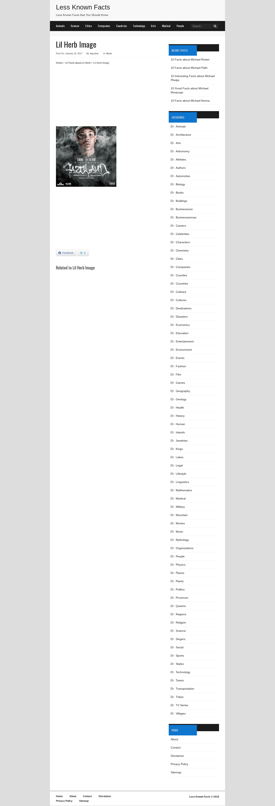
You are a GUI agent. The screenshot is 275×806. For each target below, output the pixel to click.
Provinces (182, 597)
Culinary (181, 291)
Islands (180, 432)
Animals (60, 26)
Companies (104, 26)
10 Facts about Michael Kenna (190, 100)
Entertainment (185, 341)
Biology (180, 184)
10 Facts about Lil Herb (78, 63)
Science (75, 26)
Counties (181, 275)
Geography (183, 391)
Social (179, 647)
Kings (179, 448)
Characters (183, 242)
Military (180, 506)
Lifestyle (181, 473)
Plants (180, 581)
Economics (183, 324)
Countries (121, 26)
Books (180, 192)
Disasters (182, 316)
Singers (180, 639)
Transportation (185, 688)
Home (59, 63)
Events (180, 358)
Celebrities (182, 234)
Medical (166, 26)
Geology (181, 399)
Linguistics (182, 482)
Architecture (183, 134)
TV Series (182, 705)
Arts (153, 26)
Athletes (181, 159)
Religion (181, 622)
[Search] (215, 26)
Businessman (184, 209)
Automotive (183, 176)
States (180, 663)
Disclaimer (177, 755)
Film (178, 374)
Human (180, 424)
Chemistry (182, 250)
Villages (181, 713)
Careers (181, 225)
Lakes (179, 457)
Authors (181, 167)
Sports (180, 655)
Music (109, 53)
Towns (180, 680)
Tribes (180, 697)
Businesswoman (186, 217)
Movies (180, 523)
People (180, 26)
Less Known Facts (83, 7)
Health (180, 407)
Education (182, 333)
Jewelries (182, 440)
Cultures (181, 300)
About (174, 739)
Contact (176, 747)
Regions (181, 614)
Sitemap (176, 772)
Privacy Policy (179, 764)
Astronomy (182, 151)
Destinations (183, 308)
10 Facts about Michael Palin (189, 67)
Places (180, 573)
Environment (184, 349)
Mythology (182, 539)
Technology (139, 26)
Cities (88, 26)
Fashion (181, 366)
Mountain (182, 515)
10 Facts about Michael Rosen (190, 59)
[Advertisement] (109, 97)
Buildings (181, 200)
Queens (181, 606)
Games (180, 382)
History (180, 415)
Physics (180, 564)
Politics (180, 589)
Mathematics (184, 490)
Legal (179, 465)
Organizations (184, 548)
